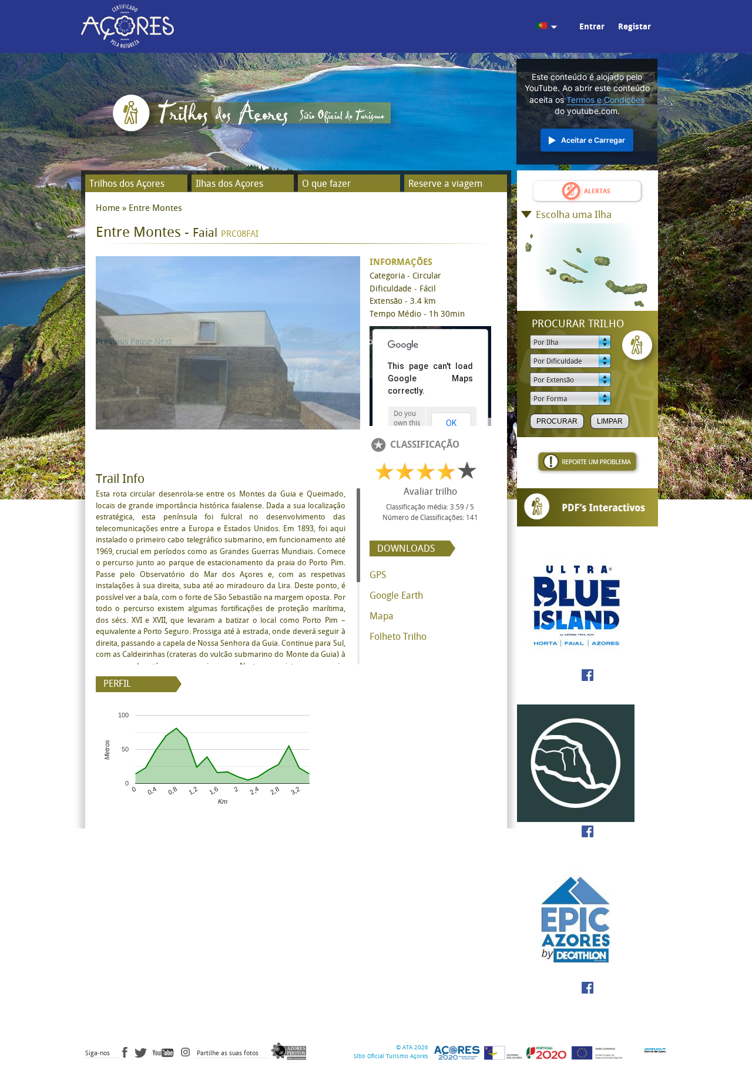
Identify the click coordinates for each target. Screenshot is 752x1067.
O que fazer (326, 183)
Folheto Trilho (398, 636)
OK (451, 423)
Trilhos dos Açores (126, 183)
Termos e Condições (605, 100)
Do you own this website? (407, 423)
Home (108, 208)
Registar (634, 27)
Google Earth (396, 595)
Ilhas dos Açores (229, 183)
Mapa (382, 616)
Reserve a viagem (445, 183)
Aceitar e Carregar (593, 140)
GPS (378, 575)
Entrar (592, 27)
